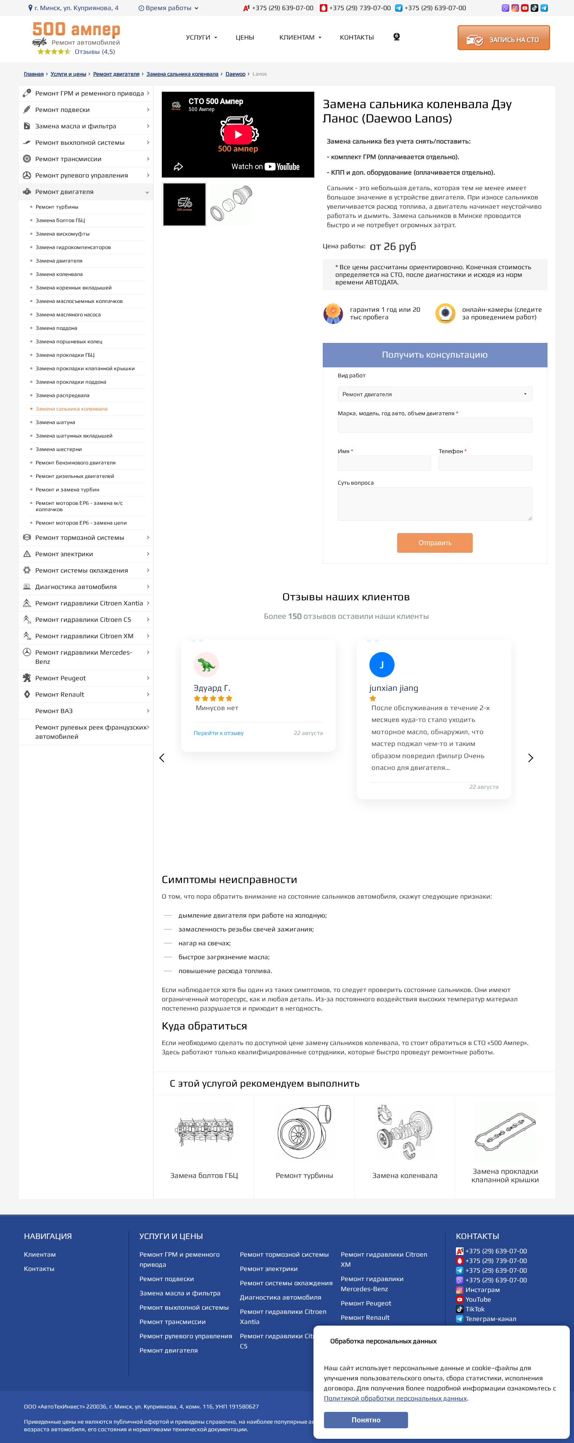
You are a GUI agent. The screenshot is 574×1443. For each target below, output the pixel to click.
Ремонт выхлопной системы (80, 142)
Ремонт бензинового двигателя (76, 462)
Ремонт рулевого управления (81, 175)
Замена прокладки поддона (71, 382)
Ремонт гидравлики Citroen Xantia (89, 603)
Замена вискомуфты (63, 234)
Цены (245, 37)
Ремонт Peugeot (60, 678)
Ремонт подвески (62, 110)
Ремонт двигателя (116, 74)
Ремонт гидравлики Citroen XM (84, 636)
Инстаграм (483, 1290)
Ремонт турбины (57, 207)
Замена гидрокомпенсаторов (73, 247)
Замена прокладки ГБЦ (65, 355)
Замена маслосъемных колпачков (79, 301)
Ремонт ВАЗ (54, 711)
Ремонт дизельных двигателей (75, 476)
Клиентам (297, 37)
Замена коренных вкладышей (74, 287)
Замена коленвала (59, 274)
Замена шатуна (55, 422)
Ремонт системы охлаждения (81, 570)
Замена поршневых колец (69, 341)
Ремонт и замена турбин (67, 489)
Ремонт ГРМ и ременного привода (89, 93)
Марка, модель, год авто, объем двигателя (398, 413)
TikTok (475, 1309)
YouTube (478, 1299)
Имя (345, 451)
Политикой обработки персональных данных (395, 1398)
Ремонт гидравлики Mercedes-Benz (83, 657)
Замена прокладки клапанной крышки (85, 368)
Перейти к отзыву (219, 732)
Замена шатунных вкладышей (74, 435)
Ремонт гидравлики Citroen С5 (83, 619)
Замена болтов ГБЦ (60, 220)
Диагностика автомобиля (76, 587)
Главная (34, 74)
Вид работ (352, 375)
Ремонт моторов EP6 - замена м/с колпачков (79, 506)
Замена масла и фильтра (75, 126)
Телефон (453, 451)
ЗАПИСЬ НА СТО (514, 40)
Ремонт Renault (59, 694)
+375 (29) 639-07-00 (282, 8)
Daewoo (235, 74)
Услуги (198, 37)
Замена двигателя (59, 260)
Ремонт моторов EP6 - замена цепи (81, 523)
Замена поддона (56, 328)
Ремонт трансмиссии (68, 159)
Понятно (366, 1420)
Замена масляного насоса (68, 314)
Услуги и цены (68, 74)
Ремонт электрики (64, 554)
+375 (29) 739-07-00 (360, 8)
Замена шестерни (59, 449)
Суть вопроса (356, 482)
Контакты (357, 37)
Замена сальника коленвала (183, 74)
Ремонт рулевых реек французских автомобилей (91, 731)
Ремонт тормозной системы (79, 537)
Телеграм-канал (491, 1319)
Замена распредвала (63, 395)
